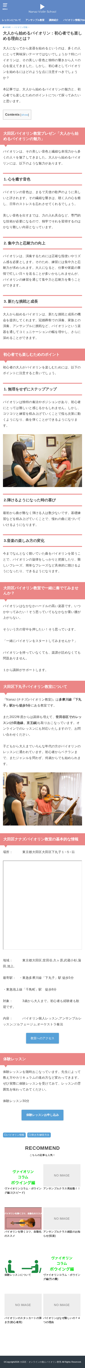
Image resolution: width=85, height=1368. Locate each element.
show (24, 114)
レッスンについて (11, 20)
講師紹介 (54, 20)
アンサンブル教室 (35, 20)
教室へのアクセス (42, 1038)
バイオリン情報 (15, 1134)
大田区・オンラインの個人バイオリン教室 (40, 1362)
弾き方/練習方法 (40, 1134)
